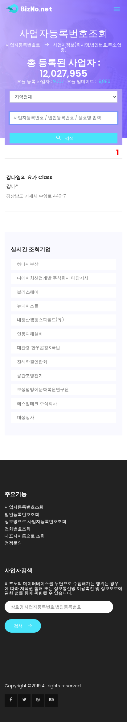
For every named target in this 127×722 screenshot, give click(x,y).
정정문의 (13, 543)
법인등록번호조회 (22, 514)
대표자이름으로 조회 (25, 536)
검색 (69, 138)
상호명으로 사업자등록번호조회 (35, 521)
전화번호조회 (18, 529)
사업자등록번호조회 (24, 507)
